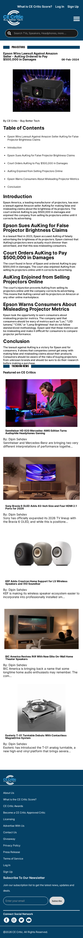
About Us (8, 793)
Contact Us (10, 832)
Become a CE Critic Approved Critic (24, 812)
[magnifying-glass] (9, 33)
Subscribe (57, 901)
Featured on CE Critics (19, 372)
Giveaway (9, 839)
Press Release (11, 852)
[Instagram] (14, 920)
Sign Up (73, 6)
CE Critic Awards (13, 806)
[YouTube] (28, 920)
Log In (59, 6)
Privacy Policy (11, 845)
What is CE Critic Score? (34, 6)
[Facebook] (6, 920)
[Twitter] (21, 920)
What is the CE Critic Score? (19, 799)
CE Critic (17, 932)
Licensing (9, 819)
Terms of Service (13, 858)
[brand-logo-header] (13, 18)
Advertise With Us (13, 826)
